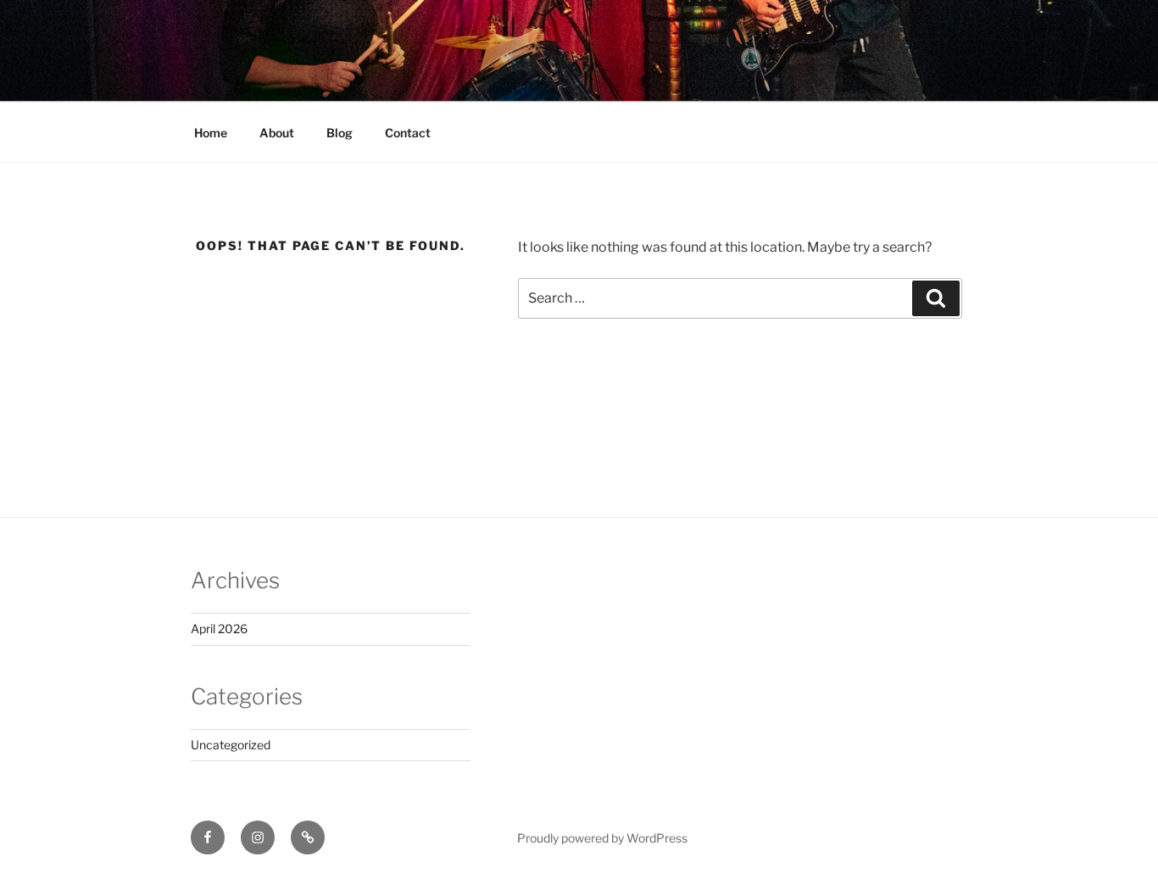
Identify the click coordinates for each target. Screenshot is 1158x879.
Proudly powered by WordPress (602, 838)
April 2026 (219, 628)
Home (210, 132)
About (276, 132)
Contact (408, 132)
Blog (339, 132)
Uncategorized (230, 744)
